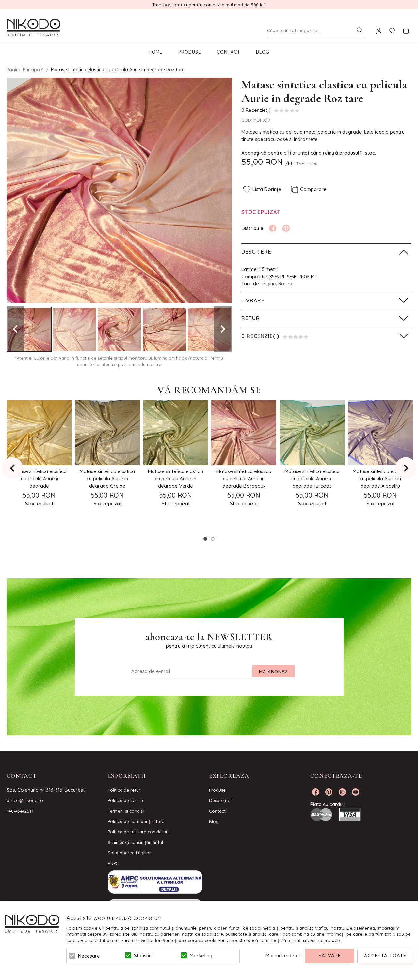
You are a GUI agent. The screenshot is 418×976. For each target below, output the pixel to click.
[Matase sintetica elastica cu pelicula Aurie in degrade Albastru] (380, 432)
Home (156, 52)
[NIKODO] (33, 28)
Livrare (253, 300)
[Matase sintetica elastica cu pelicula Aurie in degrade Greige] (107, 432)
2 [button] (213, 539)
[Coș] (405, 30)
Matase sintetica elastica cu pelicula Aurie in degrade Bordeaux (243, 478)
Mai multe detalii (283, 955)
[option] (119, 190)
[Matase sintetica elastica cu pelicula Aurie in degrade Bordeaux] (243, 432)
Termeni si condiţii (126, 810)
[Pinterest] (286, 228)
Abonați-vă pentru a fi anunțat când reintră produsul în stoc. (308, 153)
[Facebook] (272, 228)
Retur (250, 318)
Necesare (89, 956)
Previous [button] (15, 329)
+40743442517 (20, 810)
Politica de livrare (125, 800)
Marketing (201, 955)
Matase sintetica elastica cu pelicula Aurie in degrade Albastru (380, 478)
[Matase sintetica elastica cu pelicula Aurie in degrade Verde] (175, 432)
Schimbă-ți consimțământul (135, 842)
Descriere (256, 251)
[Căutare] (359, 30)
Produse (189, 52)
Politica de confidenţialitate (136, 821)
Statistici (143, 955)
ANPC (113, 863)
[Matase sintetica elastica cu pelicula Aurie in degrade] (39, 432)
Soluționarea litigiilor (129, 852)
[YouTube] (355, 792)
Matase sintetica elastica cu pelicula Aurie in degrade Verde (175, 478)
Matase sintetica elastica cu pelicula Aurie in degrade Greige (107, 478)
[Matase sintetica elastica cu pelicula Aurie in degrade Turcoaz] (312, 432)
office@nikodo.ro (25, 800)
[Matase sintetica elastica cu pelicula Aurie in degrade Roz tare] (29, 329)
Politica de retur (124, 790)
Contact (228, 52)
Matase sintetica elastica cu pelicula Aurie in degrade (39, 478)
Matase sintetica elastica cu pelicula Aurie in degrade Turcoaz (312, 478)
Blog (262, 52)
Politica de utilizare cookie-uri (138, 831)
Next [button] (223, 329)
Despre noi (220, 800)
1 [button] (205, 539)
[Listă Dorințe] (392, 30)
